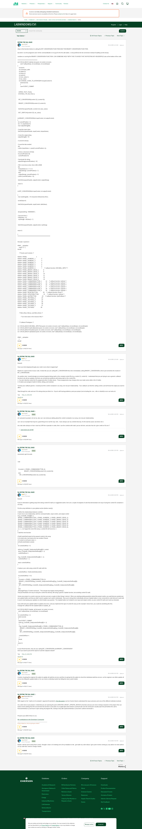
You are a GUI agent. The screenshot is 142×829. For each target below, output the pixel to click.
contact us (60, 14)
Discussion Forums (41, 20)
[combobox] (73, 31)
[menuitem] (25, 4)
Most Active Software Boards (57, 20)
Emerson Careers (86, 792)
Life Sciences (46, 804)
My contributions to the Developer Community (31, 719)
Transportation (46, 811)
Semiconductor (46, 808)
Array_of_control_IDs (27, 395)
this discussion (60, 701)
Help (126, 24)
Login (120, 24)
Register (113, 24)
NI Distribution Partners (68, 785)
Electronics (45, 794)
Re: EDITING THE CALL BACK (26, 356)
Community (32, 20)
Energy (44, 797)
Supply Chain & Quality (88, 798)
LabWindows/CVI (71, 20)
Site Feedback (105, 802)
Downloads (104, 785)
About (83, 788)
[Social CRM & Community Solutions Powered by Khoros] (122, 766)
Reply (121, 345)
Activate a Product (106, 795)
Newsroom (84, 795)
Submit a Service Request (108, 798)
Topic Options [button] (20, 36)
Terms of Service (66, 795)
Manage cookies (89, 824)
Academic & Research (48, 785)
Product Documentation (108, 788)
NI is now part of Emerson (88, 785)
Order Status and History (69, 788)
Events (83, 802)
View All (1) (20, 397)
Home (25, 20)
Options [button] (121, 45)
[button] (19, 345)
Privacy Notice (45, 825)
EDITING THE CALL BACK (25, 42)
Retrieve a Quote (66, 792)
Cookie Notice (55, 825)
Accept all (100, 824)
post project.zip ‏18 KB (27, 430)
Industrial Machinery (48, 801)
